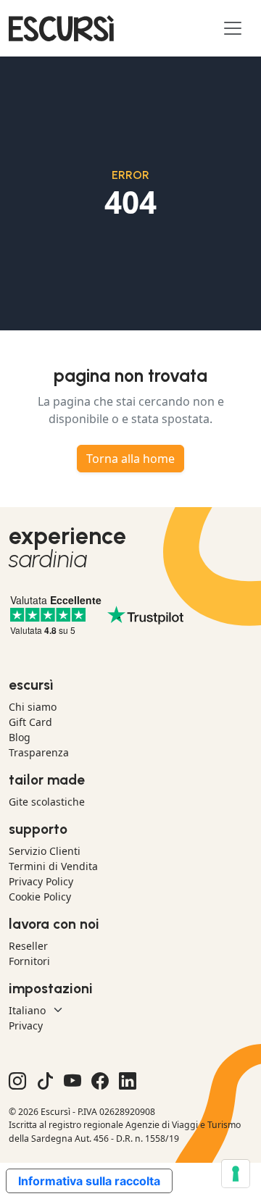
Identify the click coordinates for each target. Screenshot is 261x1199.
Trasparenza (39, 752)
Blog (19, 737)
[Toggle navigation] (232, 28)
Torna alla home (130, 459)
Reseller (28, 946)
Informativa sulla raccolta (89, 1181)
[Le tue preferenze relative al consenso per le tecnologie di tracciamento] (235, 1173)
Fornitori (29, 961)
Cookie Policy (40, 896)
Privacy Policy (41, 881)
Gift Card (30, 722)
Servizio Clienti (44, 851)
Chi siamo (33, 707)
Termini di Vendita (53, 866)
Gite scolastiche (47, 802)
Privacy (26, 1025)
